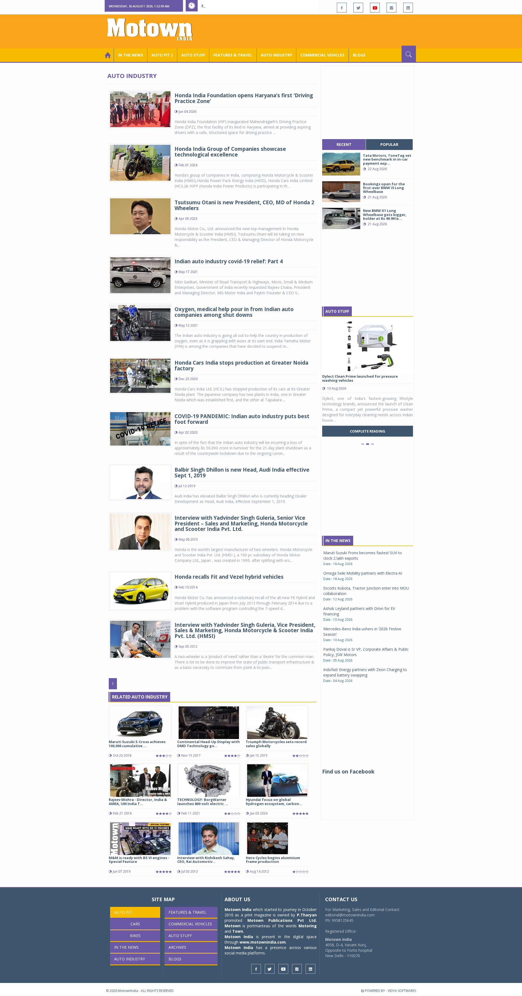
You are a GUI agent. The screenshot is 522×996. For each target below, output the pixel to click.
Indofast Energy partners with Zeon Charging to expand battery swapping (365, 672)
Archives (177, 947)
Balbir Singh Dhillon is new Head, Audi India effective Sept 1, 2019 (242, 472)
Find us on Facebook (348, 771)
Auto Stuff (193, 55)
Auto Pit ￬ (162, 55)
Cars (135, 923)
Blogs (359, 55)
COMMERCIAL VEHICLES (322, 55)
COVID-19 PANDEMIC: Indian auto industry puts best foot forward (242, 419)
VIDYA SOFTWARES (402, 990)
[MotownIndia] (153, 29)
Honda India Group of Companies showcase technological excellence (230, 151)
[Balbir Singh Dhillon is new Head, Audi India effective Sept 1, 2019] (140, 481)
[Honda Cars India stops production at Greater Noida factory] (140, 375)
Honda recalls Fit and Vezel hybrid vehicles (229, 576)
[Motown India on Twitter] (358, 7)
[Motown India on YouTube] (375, 7)
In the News (130, 55)
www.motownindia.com (263, 942)
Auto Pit (123, 912)
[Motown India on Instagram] (391, 7)
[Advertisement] (317, 30)
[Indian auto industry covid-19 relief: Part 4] (140, 274)
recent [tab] (344, 144)
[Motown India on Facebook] (342, 7)
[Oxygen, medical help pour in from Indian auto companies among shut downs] (140, 322)
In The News (337, 540)
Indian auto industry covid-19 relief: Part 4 (229, 261)
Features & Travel (232, 55)
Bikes (135, 935)
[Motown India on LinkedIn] (408, 7)
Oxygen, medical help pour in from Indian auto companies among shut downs (234, 312)
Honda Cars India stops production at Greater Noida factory (241, 365)
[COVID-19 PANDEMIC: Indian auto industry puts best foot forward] (140, 428)
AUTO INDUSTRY (276, 55)
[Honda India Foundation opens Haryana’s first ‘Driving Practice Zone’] (140, 108)
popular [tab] (389, 144)
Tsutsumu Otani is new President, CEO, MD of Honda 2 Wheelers (244, 205)
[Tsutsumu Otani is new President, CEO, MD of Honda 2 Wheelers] (140, 215)
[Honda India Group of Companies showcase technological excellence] (140, 162)
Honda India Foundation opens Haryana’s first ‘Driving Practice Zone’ (244, 98)
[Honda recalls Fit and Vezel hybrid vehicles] (140, 590)
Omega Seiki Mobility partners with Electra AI (362, 573)
